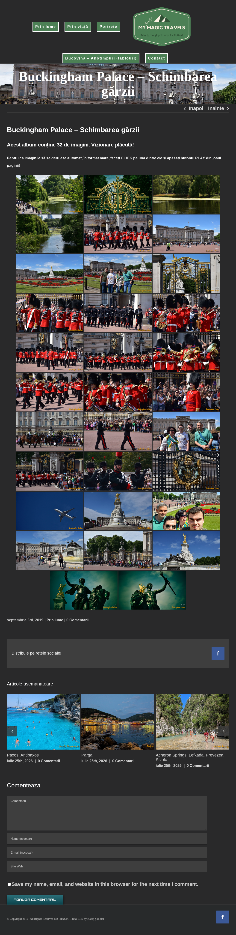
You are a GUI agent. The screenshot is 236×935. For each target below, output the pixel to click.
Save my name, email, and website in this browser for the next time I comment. (105, 879)
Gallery (52, 722)
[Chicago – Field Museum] (117, 722)
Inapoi (196, 108)
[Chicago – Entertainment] (192, 722)
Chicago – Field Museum (109, 722)
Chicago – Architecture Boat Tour (34, 722)
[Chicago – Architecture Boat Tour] (43, 722)
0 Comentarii (77, 620)
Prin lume (55, 620)
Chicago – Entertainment (183, 722)
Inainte (216, 108)
